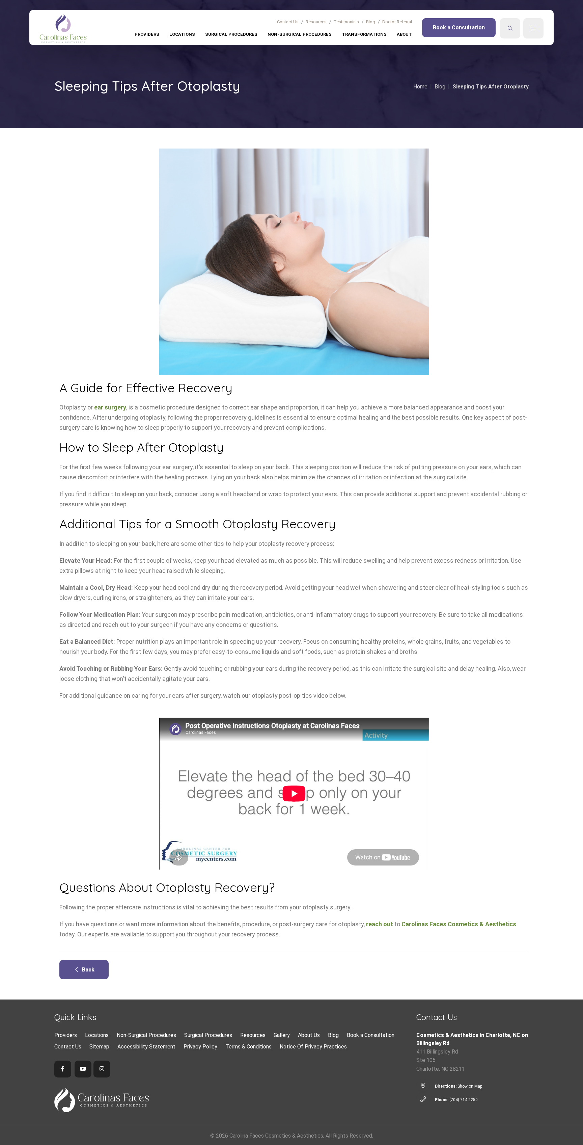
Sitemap (99, 1046)
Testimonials (346, 21)
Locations (182, 34)
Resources (316, 21)
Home (420, 86)
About (404, 34)
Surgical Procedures (231, 34)
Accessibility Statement (146, 1046)
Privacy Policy (200, 1046)
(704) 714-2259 (463, 1099)
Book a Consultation (459, 27)
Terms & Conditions (248, 1046)
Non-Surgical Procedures (300, 34)
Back (86, 969)
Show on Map (469, 1086)
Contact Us (288, 21)
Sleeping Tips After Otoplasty (490, 86)
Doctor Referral (397, 21)
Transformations (364, 34)
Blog (370, 21)
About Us (309, 1035)
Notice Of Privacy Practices (313, 1046)
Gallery (282, 1035)
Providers (147, 34)
